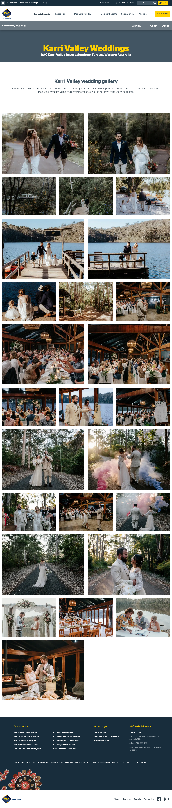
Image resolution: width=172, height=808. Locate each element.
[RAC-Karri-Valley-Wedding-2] (143, 617)
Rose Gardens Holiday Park (64, 749)
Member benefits (109, 14)
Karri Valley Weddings (29, 3)
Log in (163, 3)
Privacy (117, 799)
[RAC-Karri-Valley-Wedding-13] (86, 407)
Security (137, 799)
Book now (162, 14)
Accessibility (149, 799)
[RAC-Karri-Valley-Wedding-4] (29, 617)
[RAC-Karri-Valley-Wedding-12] (143, 407)
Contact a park (100, 732)
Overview (136, 26)
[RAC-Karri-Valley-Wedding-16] (43, 354)
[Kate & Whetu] (43, 143)
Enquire (165, 26)
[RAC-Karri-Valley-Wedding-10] (129, 459)
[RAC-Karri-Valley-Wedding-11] (43, 459)
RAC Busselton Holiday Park (25, 732)
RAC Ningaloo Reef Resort (64, 745)
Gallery (153, 26)
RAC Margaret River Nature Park (66, 736)
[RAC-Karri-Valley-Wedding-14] (29, 407)
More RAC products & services (106, 736)
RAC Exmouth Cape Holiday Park (27, 749)
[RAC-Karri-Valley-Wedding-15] (129, 354)
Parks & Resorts (42, 14)
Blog (115, 3)
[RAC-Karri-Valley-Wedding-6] (43, 564)
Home (3, 3)
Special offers (127, 14)
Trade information (101, 741)
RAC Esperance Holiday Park (26, 745)
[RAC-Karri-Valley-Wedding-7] (143, 512)
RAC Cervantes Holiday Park (25, 741)
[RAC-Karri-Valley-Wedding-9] (29, 512)
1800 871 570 (135, 732)
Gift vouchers (103, 3)
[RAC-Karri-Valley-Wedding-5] (129, 564)
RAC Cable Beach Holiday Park (26, 736)
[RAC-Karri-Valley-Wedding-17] (143, 301)
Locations (13, 3)
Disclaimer (127, 799)
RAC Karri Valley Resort (63, 732)
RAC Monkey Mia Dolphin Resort (66, 741)
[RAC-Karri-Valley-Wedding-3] (86, 617)
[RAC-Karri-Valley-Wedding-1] (43, 670)
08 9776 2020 (128, 3)
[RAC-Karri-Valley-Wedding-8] (86, 512)
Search (154, 3)
